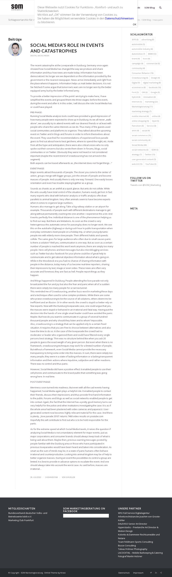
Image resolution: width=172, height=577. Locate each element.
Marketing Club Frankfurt (21, 520)
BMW (152, 54)
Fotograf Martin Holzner (130, 556)
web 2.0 (137, 164)
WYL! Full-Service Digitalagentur (134, 512)
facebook (155, 87)
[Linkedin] (156, 572)
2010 (135, 39)
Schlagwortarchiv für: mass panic (27, 19)
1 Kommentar (51, 477)
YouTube (150, 164)
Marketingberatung (142, 106)
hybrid (136, 97)
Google (155, 92)
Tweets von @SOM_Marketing (145, 184)
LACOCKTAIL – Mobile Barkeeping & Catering (140, 552)
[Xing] (161, 572)
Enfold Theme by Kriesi (55, 572)
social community (141, 140)
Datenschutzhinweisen (119, 18)
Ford (135, 92)
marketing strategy (141, 111)
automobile (138, 44)
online (156, 116)
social (146, 130)
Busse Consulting (127, 545)
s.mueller (70, 477)
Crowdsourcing (140, 77)
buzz (146, 58)
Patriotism (138, 125)
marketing (151, 101)
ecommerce (139, 87)
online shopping (140, 121)
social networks (140, 149)
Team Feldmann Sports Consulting (135, 541)
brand (136, 58)
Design (155, 77)
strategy (137, 154)
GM (144, 92)
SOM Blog (146, 20)
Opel (155, 121)
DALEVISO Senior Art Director (132, 523)
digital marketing (152, 82)
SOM (155, 149)
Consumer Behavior (142, 73)
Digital (33, 56)
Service (151, 125)
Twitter (150, 154)
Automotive (138, 54)
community (138, 68)
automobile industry (142, 49)
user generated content (144, 159)
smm (135, 130)
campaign (137, 63)
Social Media (43, 56)
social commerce (141, 135)
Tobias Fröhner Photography (132, 549)
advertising (148, 39)
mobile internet (140, 116)
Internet (137, 101)
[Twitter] (151, 572)
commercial (153, 63)
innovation (149, 97)
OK (134, 24)
